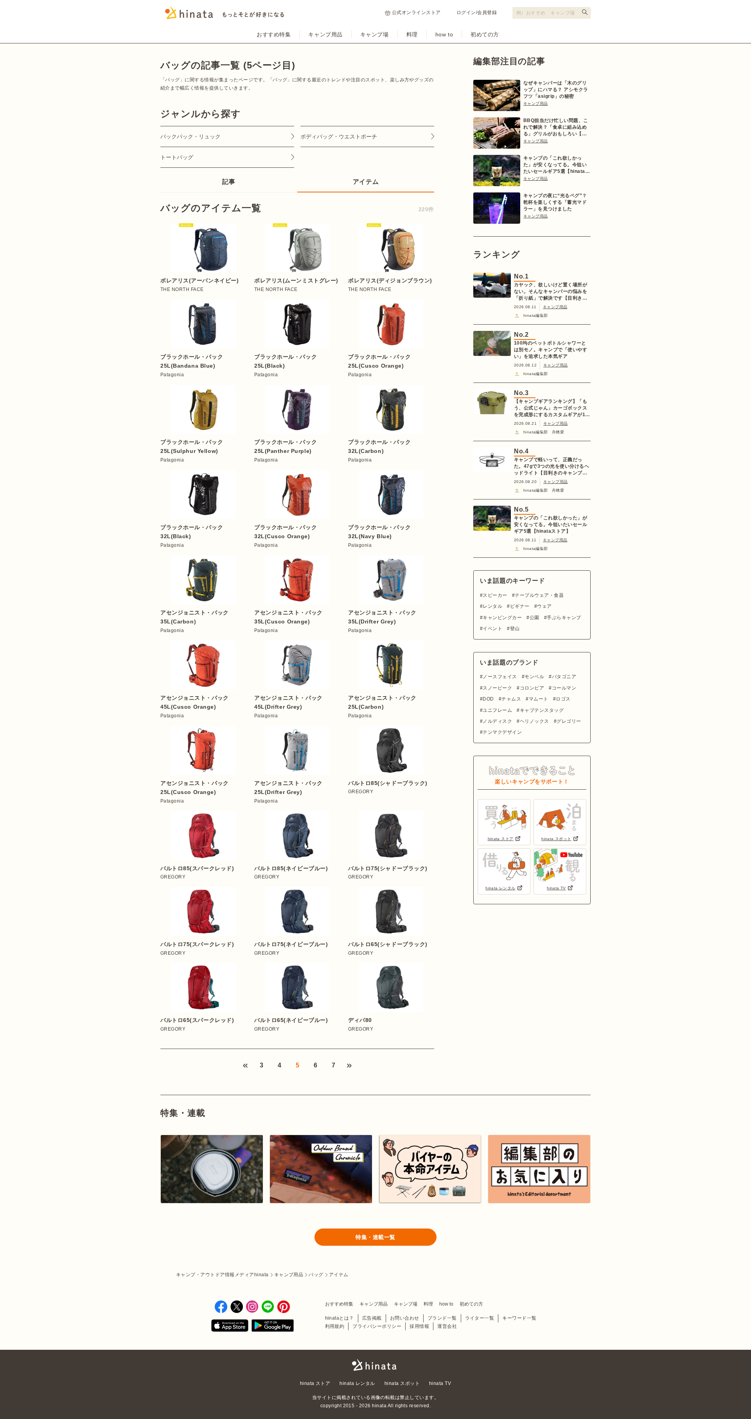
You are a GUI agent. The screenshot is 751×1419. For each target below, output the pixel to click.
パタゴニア (564, 676)
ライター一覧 (479, 1318)
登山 (514, 628)
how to (444, 34)
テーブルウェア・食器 (539, 595)
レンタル (492, 606)
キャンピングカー (502, 617)
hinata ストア (315, 1383)
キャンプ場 (374, 34)
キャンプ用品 (325, 34)
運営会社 (447, 1326)
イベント (492, 628)
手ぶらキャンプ (564, 617)
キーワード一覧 (519, 1318)
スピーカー (495, 595)
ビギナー (519, 606)
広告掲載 (372, 1318)
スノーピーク (497, 688)
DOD (488, 699)
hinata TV (440, 1383)
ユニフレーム (497, 710)
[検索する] (585, 12)
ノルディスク (497, 721)
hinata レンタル (357, 1383)
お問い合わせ (404, 1318)
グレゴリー (569, 721)
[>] (349, 1065)
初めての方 (485, 34)
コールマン (564, 688)
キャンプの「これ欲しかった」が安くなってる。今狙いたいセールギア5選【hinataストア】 (556, 165)
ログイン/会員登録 (476, 12)
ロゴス (563, 699)
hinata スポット (402, 1383)
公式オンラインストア (416, 12)
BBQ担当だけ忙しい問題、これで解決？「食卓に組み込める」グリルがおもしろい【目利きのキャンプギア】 (555, 127)
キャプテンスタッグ (542, 710)
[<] (245, 1065)
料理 (412, 34)
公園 (534, 617)
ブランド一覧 (442, 1318)
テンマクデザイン (502, 732)
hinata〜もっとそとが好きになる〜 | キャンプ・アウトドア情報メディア (375, 1365)
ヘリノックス (534, 721)
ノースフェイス (500, 676)
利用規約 (335, 1326)
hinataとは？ (339, 1318)
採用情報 (419, 1326)
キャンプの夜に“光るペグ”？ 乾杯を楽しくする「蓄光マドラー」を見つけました (555, 202)
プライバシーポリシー (376, 1326)
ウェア (544, 606)
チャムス (511, 699)
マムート (538, 699)
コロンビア (532, 688)
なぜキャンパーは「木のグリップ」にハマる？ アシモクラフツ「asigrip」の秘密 (555, 89)
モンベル (534, 676)
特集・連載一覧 (375, 1237)
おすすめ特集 (274, 34)
